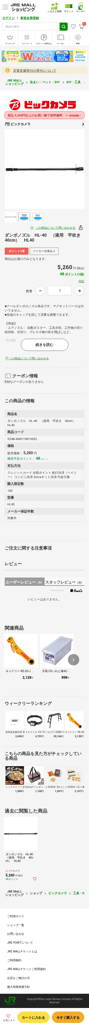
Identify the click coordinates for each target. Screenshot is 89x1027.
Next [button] (74, 169)
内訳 (81, 281)
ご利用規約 (14, 960)
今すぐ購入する (68, 1017)
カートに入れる (33, 1017)
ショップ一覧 (15, 925)
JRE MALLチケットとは (22, 951)
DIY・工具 (73, 82)
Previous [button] (15, 169)
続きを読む (44, 345)
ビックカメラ (20, 124)
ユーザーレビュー (24, 582)
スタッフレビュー (64, 582)
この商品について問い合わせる (55, 227)
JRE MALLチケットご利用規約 (26, 969)
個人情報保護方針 (18, 987)
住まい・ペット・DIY (45, 82)
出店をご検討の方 (18, 978)
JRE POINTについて (20, 942)
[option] (44, 169)
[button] (74, 660)
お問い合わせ (15, 934)
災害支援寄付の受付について (34, 70)
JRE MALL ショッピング (14, 82)
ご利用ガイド (15, 916)
